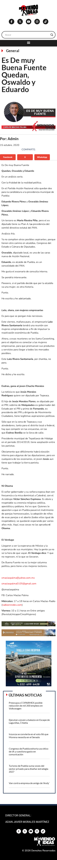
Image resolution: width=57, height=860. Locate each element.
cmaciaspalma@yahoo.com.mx (18, 578)
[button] (28, 42)
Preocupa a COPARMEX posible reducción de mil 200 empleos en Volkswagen (26, 705)
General (12, 50)
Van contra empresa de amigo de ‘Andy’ (29, 783)
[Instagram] (37, 21)
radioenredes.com (12, 605)
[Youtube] (28, 21)
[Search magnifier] (52, 35)
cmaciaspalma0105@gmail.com (19, 583)
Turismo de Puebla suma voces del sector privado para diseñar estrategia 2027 (28, 768)
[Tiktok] (45, 21)
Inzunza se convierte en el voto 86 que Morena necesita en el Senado (28, 735)
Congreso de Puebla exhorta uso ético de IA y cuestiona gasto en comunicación (28, 751)
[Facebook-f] (11, 21)
